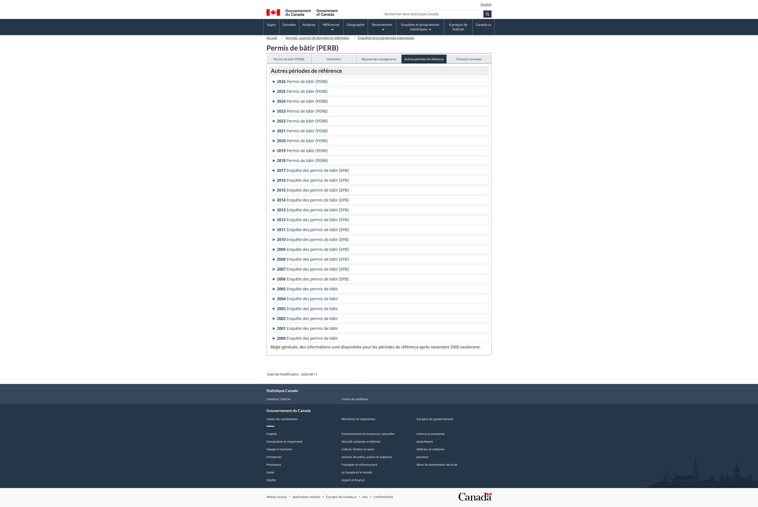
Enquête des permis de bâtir (307, 289)
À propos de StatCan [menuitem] (458, 27)
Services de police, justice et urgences (366, 457)
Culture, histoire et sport (357, 449)
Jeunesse (422, 457)
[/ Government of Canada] (302, 13)
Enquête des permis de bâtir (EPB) (313, 171)
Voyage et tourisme (279, 449)
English (486, 4)
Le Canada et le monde (356, 472)
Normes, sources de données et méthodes (317, 38)
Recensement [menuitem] (382, 25)
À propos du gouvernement (435, 419)
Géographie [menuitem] (356, 25)
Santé (270, 472)
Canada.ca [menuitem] (483, 25)
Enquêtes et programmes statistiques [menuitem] (420, 27)
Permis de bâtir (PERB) (289, 59)
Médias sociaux (276, 497)
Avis (365, 497)
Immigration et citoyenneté (284, 441)
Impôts (271, 480)
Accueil (271, 38)
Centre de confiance (354, 399)
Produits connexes (469, 59)
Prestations (273, 465)
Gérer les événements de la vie (437, 465)
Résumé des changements (379, 59)
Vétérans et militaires (431, 449)
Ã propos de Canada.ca (341, 497)
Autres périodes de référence (424, 59)
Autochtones (425, 441)
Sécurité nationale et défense (360, 441)
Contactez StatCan (278, 399)
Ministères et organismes (358, 419)
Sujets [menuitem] (271, 25)
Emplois (271, 434)
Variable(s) (334, 59)
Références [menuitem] (331, 25)
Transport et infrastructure (359, 465)
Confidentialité (383, 497)
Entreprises (274, 457)
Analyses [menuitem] (308, 25)
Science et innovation (431, 434)
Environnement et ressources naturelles (368, 434)
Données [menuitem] (289, 25)
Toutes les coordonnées (282, 419)
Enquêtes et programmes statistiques (386, 38)
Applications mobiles (306, 497)
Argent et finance (353, 480)
